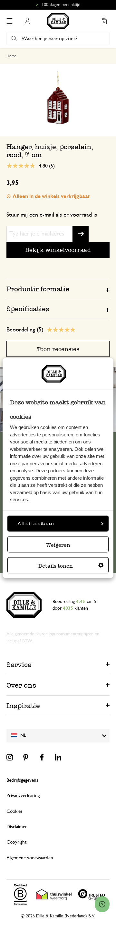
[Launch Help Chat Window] (102, 904)
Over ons (21, 685)
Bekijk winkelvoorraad (58, 249)
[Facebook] (42, 757)
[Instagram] (9, 757)
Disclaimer (16, 826)
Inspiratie (23, 706)
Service (19, 665)
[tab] (58, 289)
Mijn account (27, 20)
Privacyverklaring (23, 795)
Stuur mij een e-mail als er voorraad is (51, 215)
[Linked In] (58, 757)
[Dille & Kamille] (58, 21)
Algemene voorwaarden (29, 857)
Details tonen (55, 566)
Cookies (14, 811)
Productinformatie (38, 289)
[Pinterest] (26, 757)
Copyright (16, 842)
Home (11, 56)
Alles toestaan (35, 523)
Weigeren (58, 545)
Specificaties (27, 309)
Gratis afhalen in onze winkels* (61, 5)
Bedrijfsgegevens (22, 780)
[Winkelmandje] (104, 20)
